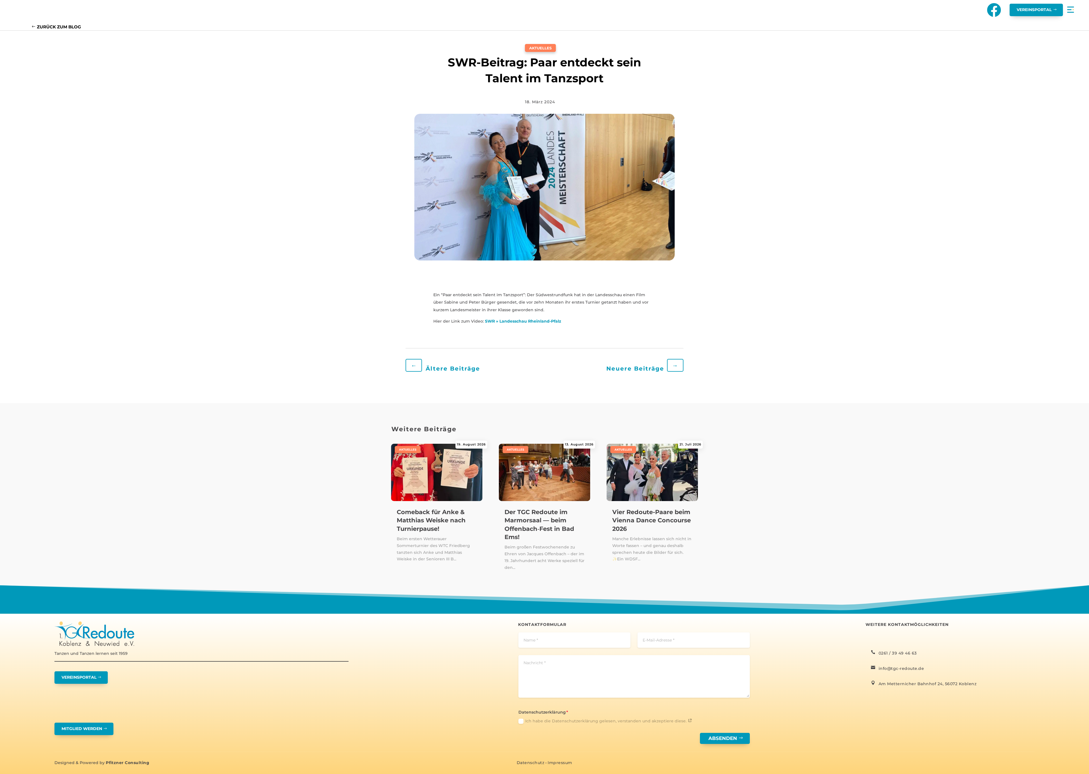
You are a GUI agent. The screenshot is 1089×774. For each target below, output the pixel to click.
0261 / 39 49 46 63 (898, 653)
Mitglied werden (82, 728)
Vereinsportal (1034, 9)
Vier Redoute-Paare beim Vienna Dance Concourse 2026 (651, 520)
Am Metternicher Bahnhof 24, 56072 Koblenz (928, 683)
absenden (722, 738)
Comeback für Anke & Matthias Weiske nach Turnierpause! (431, 520)
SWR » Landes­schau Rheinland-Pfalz (523, 321)
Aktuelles (540, 48)
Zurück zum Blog (59, 27)
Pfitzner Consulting (127, 762)
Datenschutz (530, 762)
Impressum (560, 762)
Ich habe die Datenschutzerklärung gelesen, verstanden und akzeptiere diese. (606, 720)
